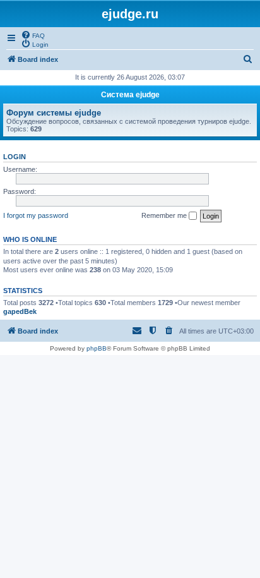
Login (14, 156)
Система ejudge (130, 94)
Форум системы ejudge (53, 112)
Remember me (165, 215)
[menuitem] (33, 34)
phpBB (96, 348)
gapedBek (20, 311)
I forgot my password (35, 215)
